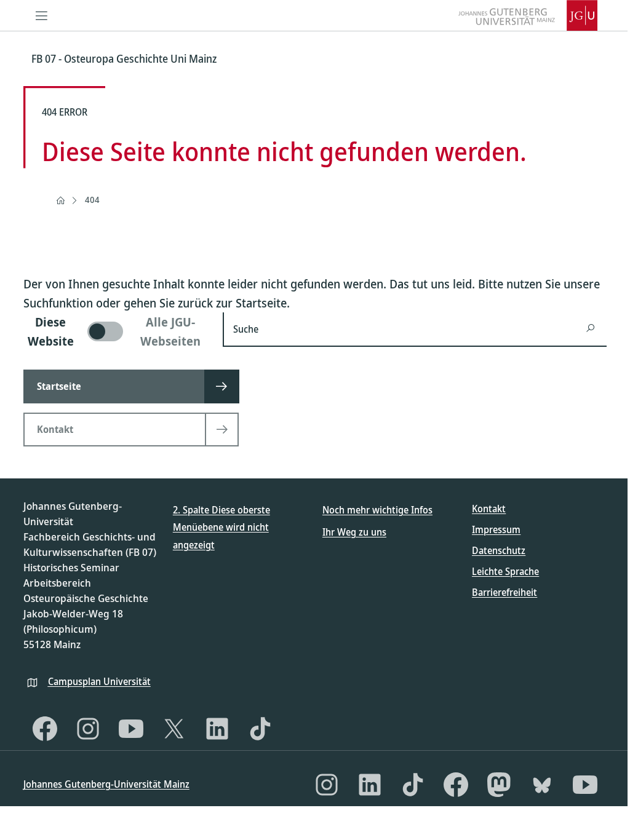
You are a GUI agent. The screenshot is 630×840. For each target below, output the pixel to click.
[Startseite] (60, 200)
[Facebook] (45, 728)
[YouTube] (131, 728)
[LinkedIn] (217, 728)
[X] (174, 728)
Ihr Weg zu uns (354, 532)
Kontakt (489, 508)
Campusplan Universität (99, 681)
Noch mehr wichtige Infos (377, 510)
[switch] (115, 331)
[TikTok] (260, 728)
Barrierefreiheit (504, 592)
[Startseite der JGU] (527, 15)
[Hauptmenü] (41, 15)
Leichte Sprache (505, 571)
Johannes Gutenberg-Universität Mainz (106, 784)
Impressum (496, 529)
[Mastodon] (499, 784)
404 (92, 199)
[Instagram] (88, 728)
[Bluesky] (542, 784)
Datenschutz (498, 550)
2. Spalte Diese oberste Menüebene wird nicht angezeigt (221, 527)
